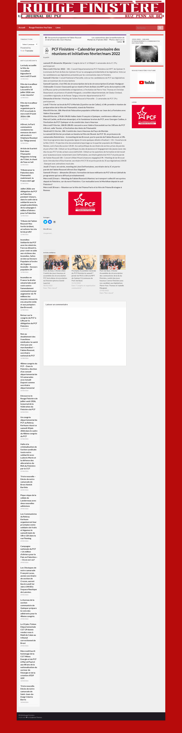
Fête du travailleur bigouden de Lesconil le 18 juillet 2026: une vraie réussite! (28, 89)
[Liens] (147, 116)
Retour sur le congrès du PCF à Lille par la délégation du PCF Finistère (28, 320)
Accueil (22, 27)
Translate (29, 50)
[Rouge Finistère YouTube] (147, 82)
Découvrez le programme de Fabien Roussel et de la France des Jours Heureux (63, 38)
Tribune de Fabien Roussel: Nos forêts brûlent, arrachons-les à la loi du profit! (28, 226)
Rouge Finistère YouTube (40, 27)
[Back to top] (176, 727)
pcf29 (47, 57)
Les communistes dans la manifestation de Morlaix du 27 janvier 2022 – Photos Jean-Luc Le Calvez (105, 39)
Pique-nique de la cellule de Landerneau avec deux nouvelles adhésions (28, 500)
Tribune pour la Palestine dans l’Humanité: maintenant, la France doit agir (27, 175)
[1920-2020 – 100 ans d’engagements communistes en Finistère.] (147, 53)
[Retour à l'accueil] (91, 12)
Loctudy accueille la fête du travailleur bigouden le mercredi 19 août (28, 70)
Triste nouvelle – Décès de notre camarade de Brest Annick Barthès (28, 481)
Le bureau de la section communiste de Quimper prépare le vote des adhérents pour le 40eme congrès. (28, 608)
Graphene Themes (35, 717)
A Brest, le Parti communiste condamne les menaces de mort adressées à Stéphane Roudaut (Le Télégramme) (29, 132)
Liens (58, 27)
